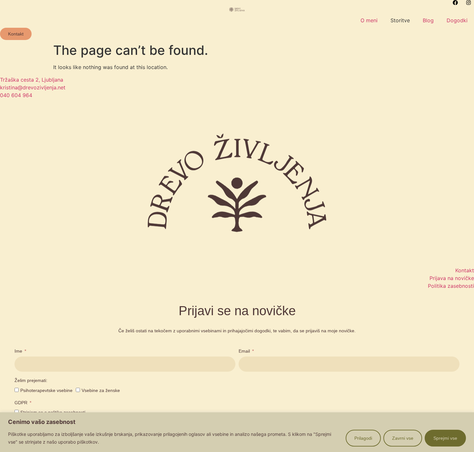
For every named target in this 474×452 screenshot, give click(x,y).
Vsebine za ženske (101, 390)
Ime (19, 351)
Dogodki (457, 20)
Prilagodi (363, 438)
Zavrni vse (402, 438)
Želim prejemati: (31, 380)
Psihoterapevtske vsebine (46, 390)
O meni (369, 20)
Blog (428, 20)
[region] (237, 432)
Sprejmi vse (445, 438)
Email (245, 351)
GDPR (22, 402)
